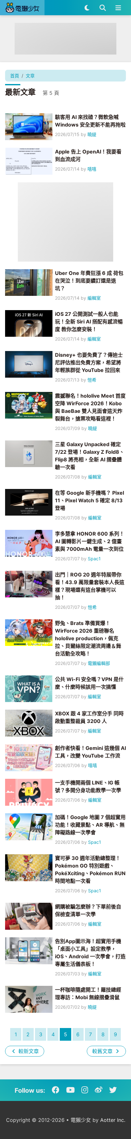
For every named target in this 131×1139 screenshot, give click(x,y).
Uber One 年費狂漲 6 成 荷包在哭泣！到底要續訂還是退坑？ (89, 280)
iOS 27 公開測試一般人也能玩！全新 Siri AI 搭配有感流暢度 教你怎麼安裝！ (89, 321)
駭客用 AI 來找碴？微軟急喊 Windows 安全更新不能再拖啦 (90, 121)
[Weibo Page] (98, 1090)
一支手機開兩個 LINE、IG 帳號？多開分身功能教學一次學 (88, 786)
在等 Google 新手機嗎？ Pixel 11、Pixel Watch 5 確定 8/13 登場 (89, 500)
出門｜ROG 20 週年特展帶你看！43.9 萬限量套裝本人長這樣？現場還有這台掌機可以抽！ (89, 586)
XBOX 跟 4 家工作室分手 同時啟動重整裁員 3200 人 (89, 717)
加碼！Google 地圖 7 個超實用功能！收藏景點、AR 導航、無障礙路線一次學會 (90, 825)
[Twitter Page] (113, 1090)
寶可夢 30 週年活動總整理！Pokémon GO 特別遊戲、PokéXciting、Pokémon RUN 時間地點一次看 (90, 869)
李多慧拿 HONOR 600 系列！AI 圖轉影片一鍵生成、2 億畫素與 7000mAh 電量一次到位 (89, 541)
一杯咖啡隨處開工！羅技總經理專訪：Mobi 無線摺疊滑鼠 (88, 993)
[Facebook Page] (55, 1090)
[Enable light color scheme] (87, 7)
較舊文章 (103, 1051)
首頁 (14, 75)
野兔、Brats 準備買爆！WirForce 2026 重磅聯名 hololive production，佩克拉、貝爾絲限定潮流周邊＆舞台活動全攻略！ (88, 638)
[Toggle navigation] (118, 7)
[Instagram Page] (84, 1090)
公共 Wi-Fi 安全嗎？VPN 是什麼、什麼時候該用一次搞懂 (89, 683)
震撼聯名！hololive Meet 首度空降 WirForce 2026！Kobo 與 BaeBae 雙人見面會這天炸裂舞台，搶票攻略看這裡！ (90, 407)
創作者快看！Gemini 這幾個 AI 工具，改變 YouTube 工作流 (90, 752)
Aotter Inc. (112, 1120)
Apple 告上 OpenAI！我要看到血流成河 (88, 155)
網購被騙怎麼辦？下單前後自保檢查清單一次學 (88, 910)
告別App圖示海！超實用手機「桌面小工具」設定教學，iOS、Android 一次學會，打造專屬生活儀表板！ (90, 952)
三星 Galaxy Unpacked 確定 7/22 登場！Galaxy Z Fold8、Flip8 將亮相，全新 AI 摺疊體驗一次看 (89, 455)
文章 (30, 75)
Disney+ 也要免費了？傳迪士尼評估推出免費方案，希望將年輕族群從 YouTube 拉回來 (89, 362)
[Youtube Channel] (70, 1090)
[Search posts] (102, 7)
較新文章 (28, 1051)
